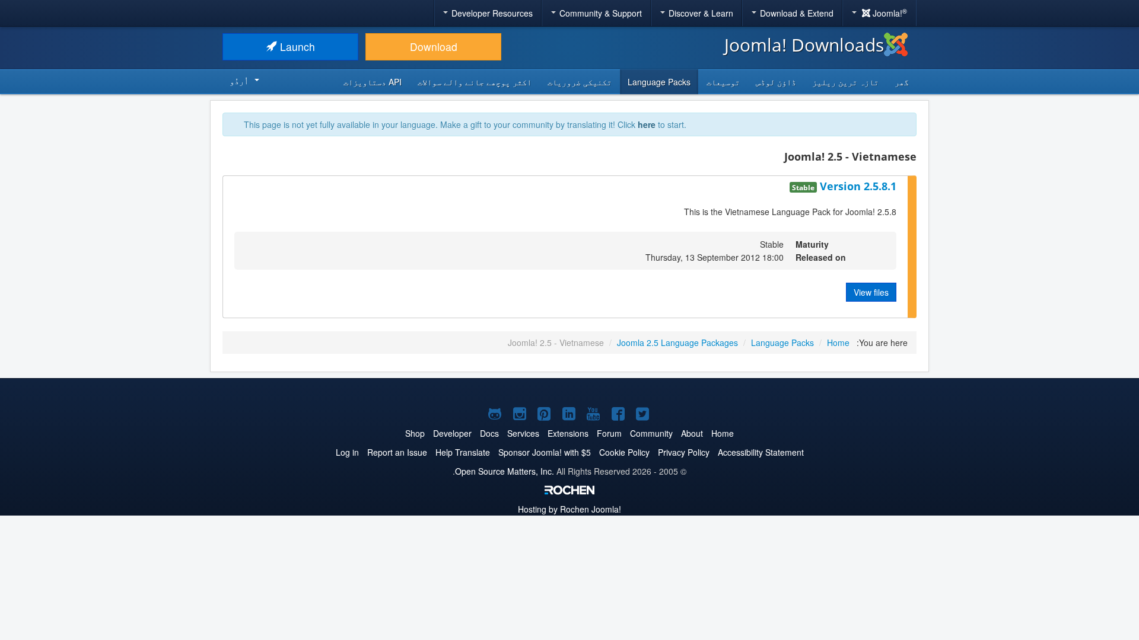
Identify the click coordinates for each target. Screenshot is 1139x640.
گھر (902, 82)
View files (871, 292)
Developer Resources (491, 13)
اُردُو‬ (239, 81)
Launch (296, 46)
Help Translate (462, 452)
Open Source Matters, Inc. (504, 471)
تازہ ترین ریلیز (845, 82)
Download (433, 46)
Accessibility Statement (761, 452)
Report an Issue (397, 452)
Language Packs (659, 82)
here (647, 124)
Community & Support (599, 13)
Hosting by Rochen (569, 509)
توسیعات (723, 82)
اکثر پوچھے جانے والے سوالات (475, 82)
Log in (347, 452)
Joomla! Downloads (804, 45)
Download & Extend (795, 13)
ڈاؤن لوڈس (776, 82)
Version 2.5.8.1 (856, 186)
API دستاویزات (372, 82)
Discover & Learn (699, 13)
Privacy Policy (684, 452)
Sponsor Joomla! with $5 (544, 452)
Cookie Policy (624, 452)
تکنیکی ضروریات (580, 82)
